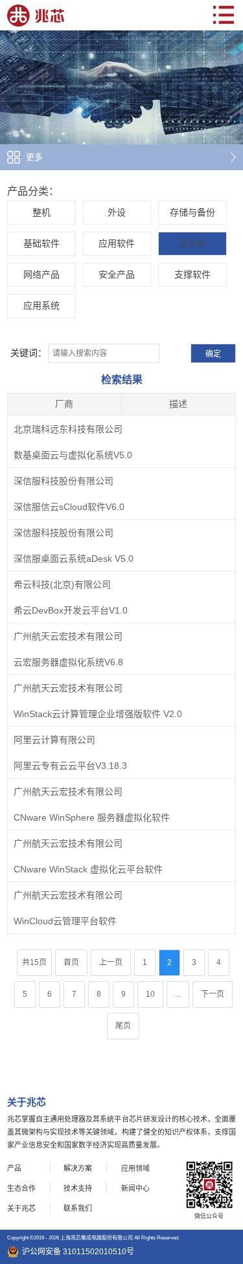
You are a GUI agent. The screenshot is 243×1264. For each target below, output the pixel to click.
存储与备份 (192, 212)
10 (150, 994)
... (178, 994)
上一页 (110, 962)
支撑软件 (192, 274)
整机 (41, 212)
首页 (71, 962)
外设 (117, 212)
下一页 (212, 994)
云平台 (192, 243)
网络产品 (41, 274)
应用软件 (116, 243)
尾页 (123, 1025)
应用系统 (41, 305)
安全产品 (116, 274)
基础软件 (41, 243)
